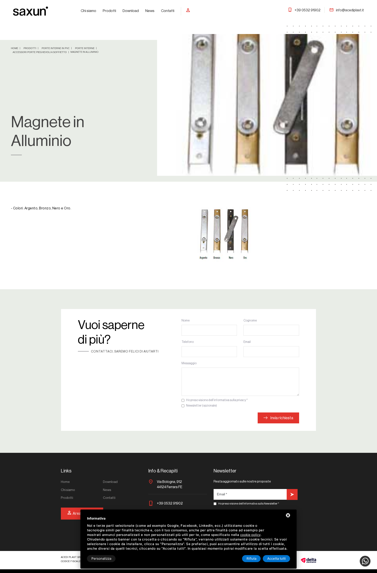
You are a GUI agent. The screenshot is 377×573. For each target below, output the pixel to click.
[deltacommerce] (308, 560)
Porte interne (85, 48)
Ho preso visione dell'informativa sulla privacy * (217, 400)
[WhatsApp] (365, 561)
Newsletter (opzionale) (201, 405)
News (149, 11)
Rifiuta (251, 558)
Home (15, 48)
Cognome (250, 320)
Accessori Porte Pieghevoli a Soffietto (40, 52)
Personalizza (101, 558)
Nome (186, 320)
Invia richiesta (281, 418)
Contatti (167, 11)
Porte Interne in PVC (56, 48)
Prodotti (109, 11)
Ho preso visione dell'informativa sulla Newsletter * (248, 503)
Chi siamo (88, 11)
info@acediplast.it (346, 10)
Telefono (188, 342)
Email (247, 342)
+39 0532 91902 (304, 10)
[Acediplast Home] (30, 11)
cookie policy (250, 535)
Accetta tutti (276, 558)
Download (131, 11)
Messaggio (189, 363)
